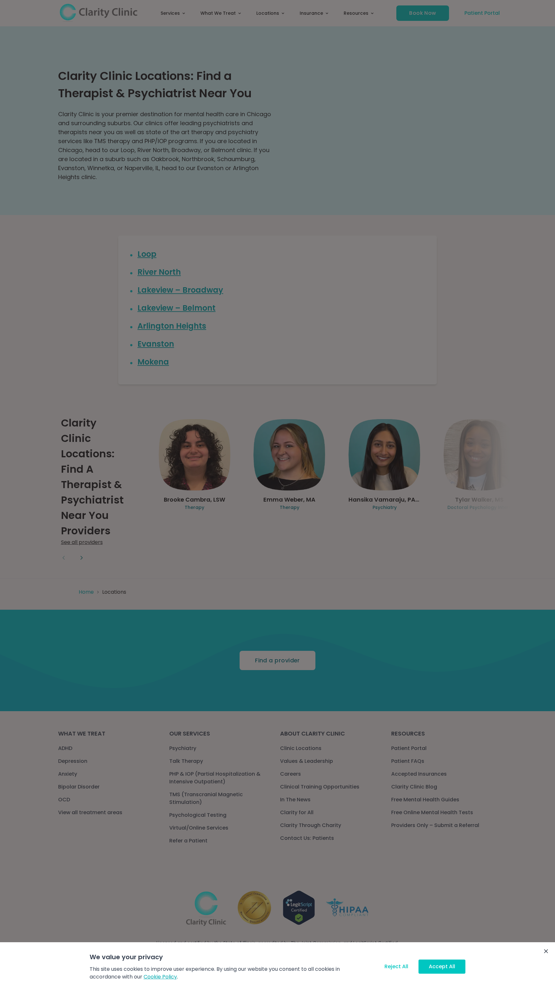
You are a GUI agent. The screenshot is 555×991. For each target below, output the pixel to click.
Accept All (442, 966)
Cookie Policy (160, 976)
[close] (546, 951)
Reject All (396, 966)
